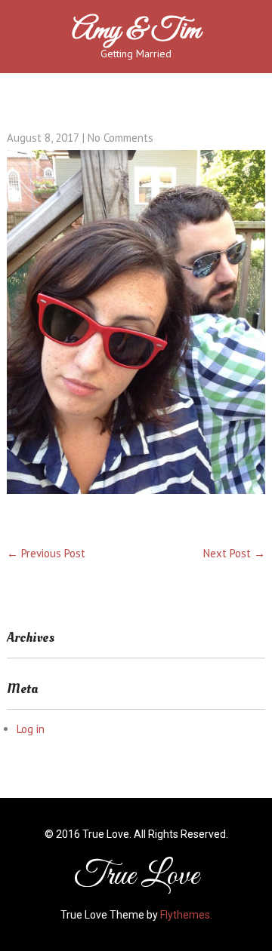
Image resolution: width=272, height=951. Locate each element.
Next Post (234, 553)
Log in (31, 729)
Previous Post (46, 553)
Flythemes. (186, 915)
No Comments (120, 137)
